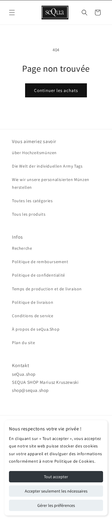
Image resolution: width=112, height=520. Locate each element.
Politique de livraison (32, 302)
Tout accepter (56, 476)
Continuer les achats (56, 90)
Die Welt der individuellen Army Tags (47, 166)
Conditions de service (32, 315)
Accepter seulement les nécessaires (56, 491)
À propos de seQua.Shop (35, 329)
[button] (12, 12)
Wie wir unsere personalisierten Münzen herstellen (50, 183)
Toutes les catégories (32, 200)
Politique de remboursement (40, 261)
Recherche (22, 248)
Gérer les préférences (56, 505)
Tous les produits (28, 214)
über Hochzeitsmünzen (34, 152)
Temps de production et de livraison (47, 289)
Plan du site (23, 342)
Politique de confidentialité (38, 275)
